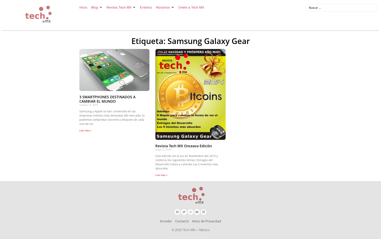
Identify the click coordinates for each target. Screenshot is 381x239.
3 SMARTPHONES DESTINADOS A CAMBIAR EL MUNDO (107, 99)
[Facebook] (177, 212)
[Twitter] (184, 212)
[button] (97, 7)
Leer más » (85, 130)
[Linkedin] (203, 212)
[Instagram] (190, 212)
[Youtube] (197, 212)
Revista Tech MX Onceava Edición (183, 145)
